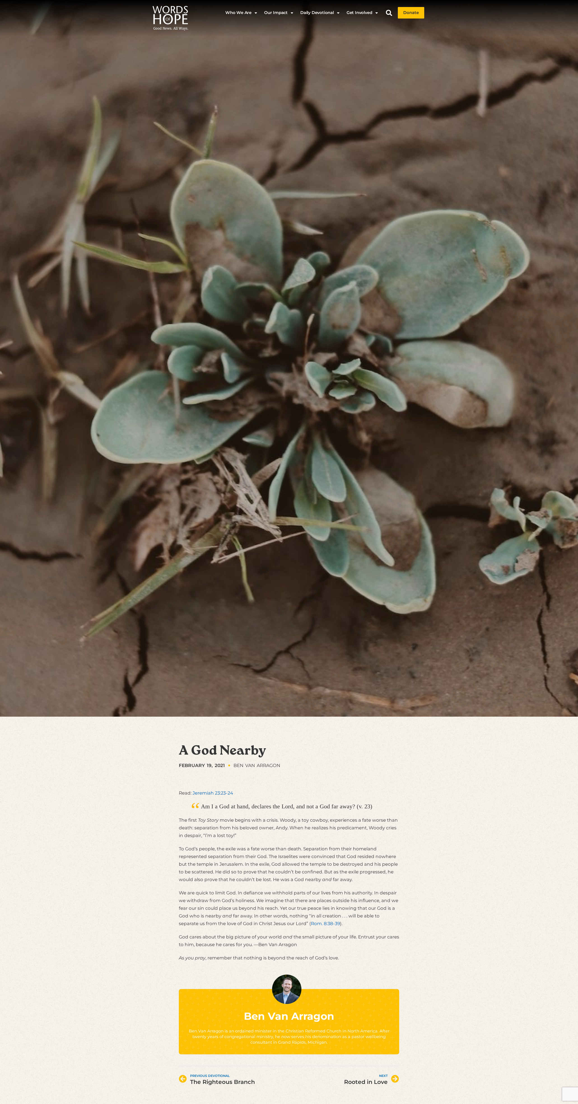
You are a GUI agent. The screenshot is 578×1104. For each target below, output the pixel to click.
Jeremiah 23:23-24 (213, 793)
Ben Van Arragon (289, 1016)
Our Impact (276, 12)
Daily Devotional (317, 12)
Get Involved (359, 12)
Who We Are (238, 12)
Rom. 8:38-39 (325, 923)
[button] (389, 13)
